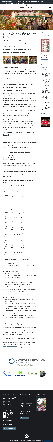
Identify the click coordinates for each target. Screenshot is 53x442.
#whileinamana (8, 424)
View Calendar (44, 113)
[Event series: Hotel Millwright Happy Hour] (48, 82)
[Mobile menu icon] (50, 7)
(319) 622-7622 (10, 404)
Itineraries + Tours (23, 398)
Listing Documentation (15, 440)
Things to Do (22, 397)
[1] (24, 60)
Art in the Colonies (24, 401)
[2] (16, 60)
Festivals (21, 400)
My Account (8, 440)
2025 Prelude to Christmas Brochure (44, 69)
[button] (4, 60)
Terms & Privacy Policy (27, 440)
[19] (7, 60)
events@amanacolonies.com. (38, 382)
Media (21, 440)
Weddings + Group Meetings (26, 403)
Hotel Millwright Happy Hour (47, 86)
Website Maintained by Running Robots (39, 440)
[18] (33, 60)
